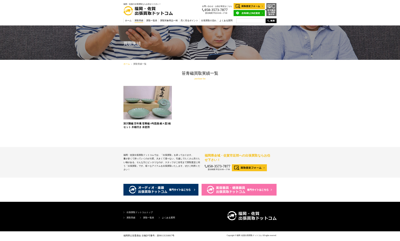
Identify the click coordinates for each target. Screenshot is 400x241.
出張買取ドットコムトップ (140, 212)
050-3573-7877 (218, 166)
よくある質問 (225, 20)
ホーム (128, 20)
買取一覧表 (151, 20)
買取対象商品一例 (169, 20)
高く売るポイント (189, 20)
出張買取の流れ (208, 20)
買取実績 (139, 20)
